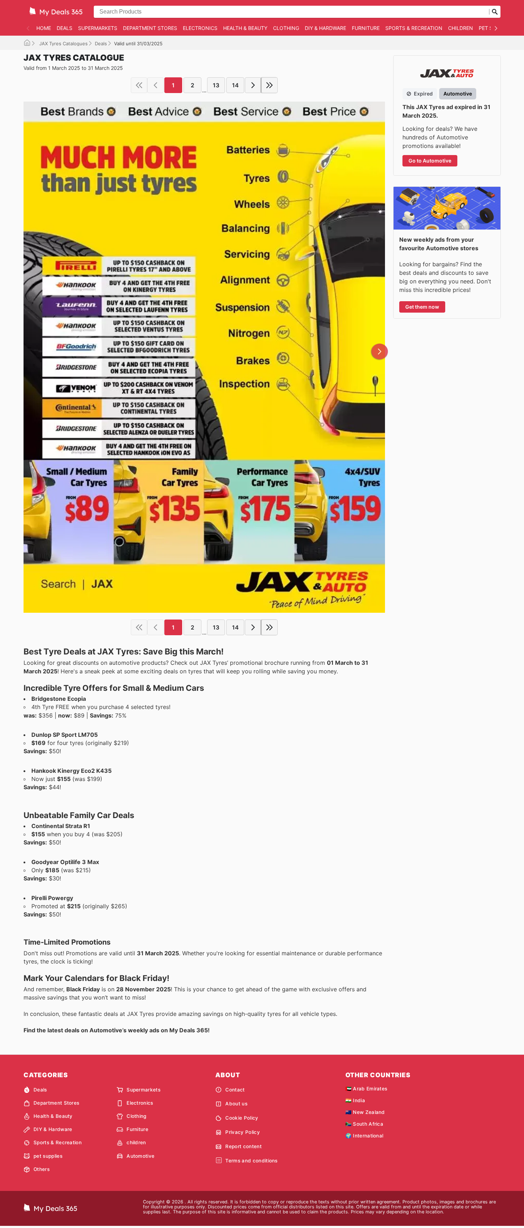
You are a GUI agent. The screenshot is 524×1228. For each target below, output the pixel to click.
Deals (64, 28)
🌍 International (364, 1136)
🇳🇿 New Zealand (365, 1112)
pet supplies (48, 1156)
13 (216, 85)
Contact (235, 1090)
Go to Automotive (430, 161)
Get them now (422, 307)
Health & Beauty (245, 28)
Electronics (200, 28)
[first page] (139, 85)
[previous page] (155, 85)
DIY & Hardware (325, 28)
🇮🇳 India (355, 1100)
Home (43, 28)
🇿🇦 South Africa (364, 1124)
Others (42, 1169)
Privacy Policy (242, 1132)
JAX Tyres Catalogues (63, 43)
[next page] (253, 85)
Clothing (286, 28)
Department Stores (150, 28)
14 (235, 85)
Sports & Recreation (413, 28)
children (460, 28)
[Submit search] (494, 11)
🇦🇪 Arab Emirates (366, 1088)
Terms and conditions (251, 1160)
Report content (243, 1146)
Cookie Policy (241, 1118)
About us (236, 1103)
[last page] (269, 85)
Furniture (366, 28)
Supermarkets (97, 28)
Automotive (140, 1156)
